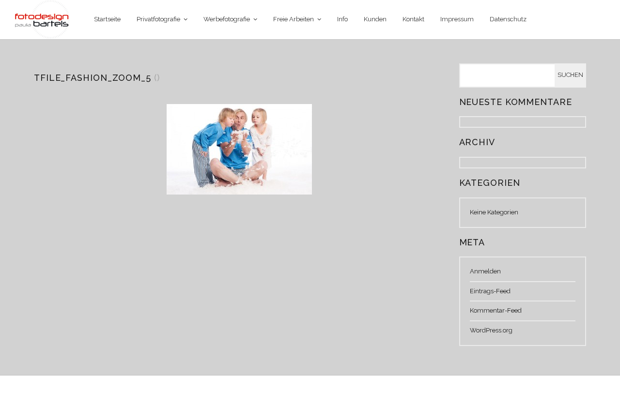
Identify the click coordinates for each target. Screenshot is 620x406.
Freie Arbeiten (293, 19)
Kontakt (413, 19)
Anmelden (485, 271)
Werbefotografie (226, 19)
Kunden (375, 19)
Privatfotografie (158, 19)
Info (342, 19)
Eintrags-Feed (490, 291)
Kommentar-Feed (496, 310)
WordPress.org (491, 330)
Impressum (457, 19)
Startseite (107, 19)
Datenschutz (508, 19)
